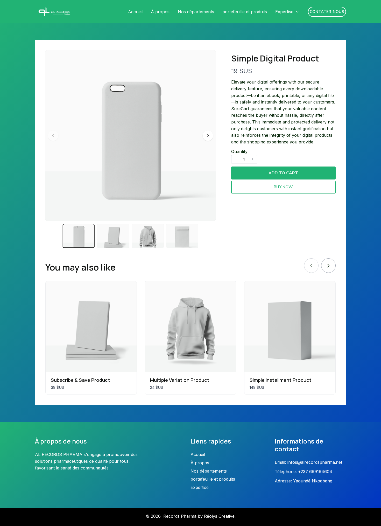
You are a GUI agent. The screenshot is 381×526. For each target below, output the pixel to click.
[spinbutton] (244, 159)
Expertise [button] (284, 11)
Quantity (239, 151)
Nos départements (196, 11)
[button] (296, 11)
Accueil (135, 11)
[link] (328, 265)
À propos (160, 11)
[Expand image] (208, 57)
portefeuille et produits (244, 11)
